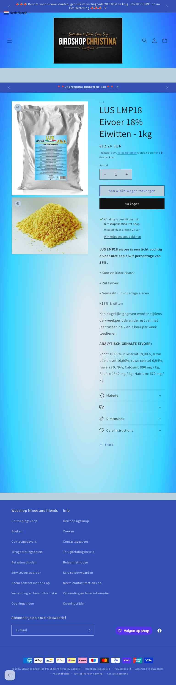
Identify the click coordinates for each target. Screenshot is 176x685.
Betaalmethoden (23, 562)
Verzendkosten (127, 152)
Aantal (103, 165)
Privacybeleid (123, 668)
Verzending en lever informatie (34, 593)
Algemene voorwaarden (149, 668)
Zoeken (17, 531)
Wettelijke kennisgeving (88, 673)
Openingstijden (22, 603)
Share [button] (109, 444)
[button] (10, 41)
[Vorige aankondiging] (9, 6)
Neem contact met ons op (30, 583)
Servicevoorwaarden (26, 572)
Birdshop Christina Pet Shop (39, 668)
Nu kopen (132, 204)
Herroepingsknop (24, 521)
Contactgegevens (24, 541)
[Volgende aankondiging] (167, 6)
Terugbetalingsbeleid (27, 552)
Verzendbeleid (60, 673)
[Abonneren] (89, 630)
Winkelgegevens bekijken (122, 237)
